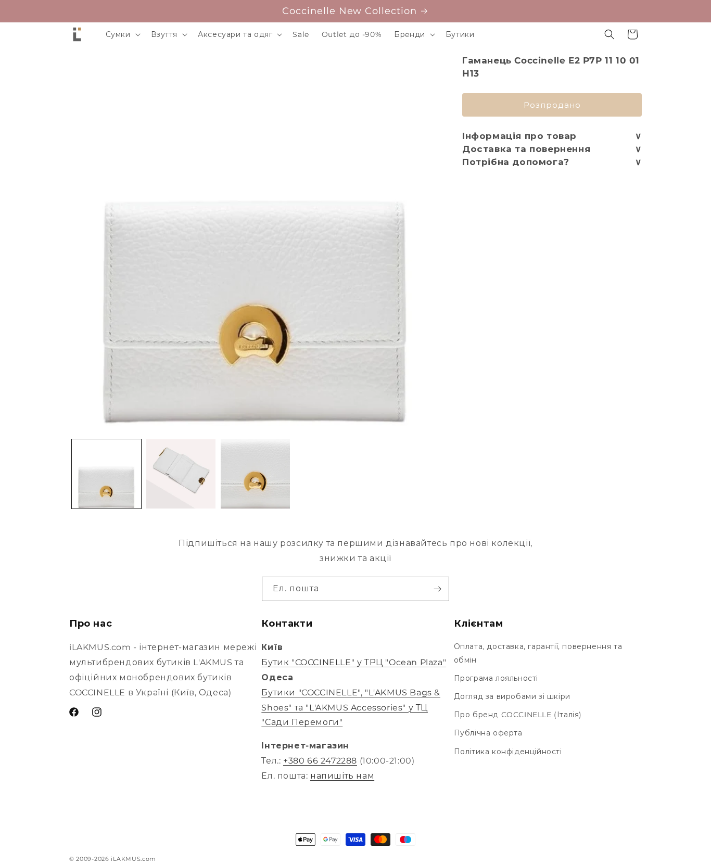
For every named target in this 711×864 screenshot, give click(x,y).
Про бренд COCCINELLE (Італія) (518, 714)
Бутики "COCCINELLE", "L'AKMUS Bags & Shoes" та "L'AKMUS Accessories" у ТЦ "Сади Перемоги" (350, 708)
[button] (122, 34)
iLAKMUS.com (133, 858)
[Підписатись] (437, 589)
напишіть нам (342, 776)
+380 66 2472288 (320, 761)
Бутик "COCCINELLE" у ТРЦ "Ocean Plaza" (353, 662)
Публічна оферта (488, 733)
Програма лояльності (496, 678)
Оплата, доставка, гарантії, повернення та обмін (538, 653)
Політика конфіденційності (508, 751)
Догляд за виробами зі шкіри (512, 696)
